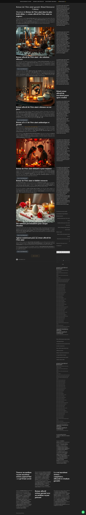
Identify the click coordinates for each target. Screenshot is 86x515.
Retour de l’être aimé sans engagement (61, 410)
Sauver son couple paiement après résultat (61, 423)
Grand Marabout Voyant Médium (62, 213)
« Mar (63, 264)
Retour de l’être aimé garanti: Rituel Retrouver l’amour (35, 8)
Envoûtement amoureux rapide (61, 211)
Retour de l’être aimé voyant (60, 321)
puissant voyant (58, 373)
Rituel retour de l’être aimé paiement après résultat (62, 326)
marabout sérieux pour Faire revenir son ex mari (63, 224)
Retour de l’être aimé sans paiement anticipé (62, 316)
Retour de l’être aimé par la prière (60, 309)
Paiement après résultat (38, 1)
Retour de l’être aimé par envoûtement (61, 308)
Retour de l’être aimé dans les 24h (60, 386)
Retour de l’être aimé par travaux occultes (61, 312)
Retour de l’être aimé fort (59, 296)
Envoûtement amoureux (50, 1)
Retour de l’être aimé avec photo (60, 288)
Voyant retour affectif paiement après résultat (62, 334)
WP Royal (22, 513)
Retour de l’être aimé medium (60, 305)
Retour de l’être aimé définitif (60, 390)
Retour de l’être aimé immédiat (60, 300)
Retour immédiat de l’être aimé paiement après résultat (62, 323)
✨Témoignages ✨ (62, 1)
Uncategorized (58, 245)
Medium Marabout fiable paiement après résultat (64, 228)
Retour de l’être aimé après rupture (60, 284)
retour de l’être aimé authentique (31, 126)
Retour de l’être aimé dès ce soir (60, 293)
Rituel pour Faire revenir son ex (61, 243)
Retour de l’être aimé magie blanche (61, 301)
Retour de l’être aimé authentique (60, 285)
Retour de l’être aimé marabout (60, 398)
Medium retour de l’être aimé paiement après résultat (62, 276)
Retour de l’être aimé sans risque (60, 317)
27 (63, 260)
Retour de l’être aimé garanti (60, 297)
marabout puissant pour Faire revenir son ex (63, 219)
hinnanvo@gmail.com (21, 259)
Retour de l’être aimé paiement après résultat (63, 235)
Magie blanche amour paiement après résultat (62, 270)
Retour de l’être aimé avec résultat (60, 289)
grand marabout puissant (62, 268)
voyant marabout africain (62, 330)
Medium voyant (59, 231)
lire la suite (35, 255)
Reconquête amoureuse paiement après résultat (62, 280)
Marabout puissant (59, 216)
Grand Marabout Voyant (25, 1)
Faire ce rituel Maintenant (22, 25)
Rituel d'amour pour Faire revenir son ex (63, 240)
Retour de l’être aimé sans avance (60, 313)
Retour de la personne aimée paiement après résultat (62, 282)
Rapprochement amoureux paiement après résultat (63, 279)
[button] (83, 512)
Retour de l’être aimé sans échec (60, 318)
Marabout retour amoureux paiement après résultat (62, 273)
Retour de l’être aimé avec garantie (60, 382)
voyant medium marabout (61, 332)
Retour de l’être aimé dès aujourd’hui (61, 292)
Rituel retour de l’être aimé (59, 325)
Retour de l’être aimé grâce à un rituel (61, 394)
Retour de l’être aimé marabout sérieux (61, 304)
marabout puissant (58, 271)
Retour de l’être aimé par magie (60, 406)
